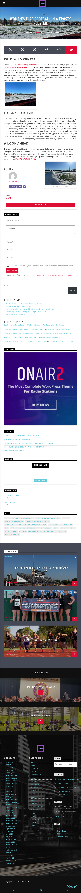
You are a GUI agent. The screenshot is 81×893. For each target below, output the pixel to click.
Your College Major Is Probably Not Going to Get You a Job (26, 312)
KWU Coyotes (15, 528)
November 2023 (11, 823)
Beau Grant (56, 518)
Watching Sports (12, 535)
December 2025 (11, 775)
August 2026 (10, 762)
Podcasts (34, 803)
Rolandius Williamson (12, 582)
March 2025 (10, 791)
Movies (33, 791)
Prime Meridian (10, 503)
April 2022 (9, 855)
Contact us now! (62, 836)
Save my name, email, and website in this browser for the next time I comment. (42, 266)
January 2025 (10, 797)
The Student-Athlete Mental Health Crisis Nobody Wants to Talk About (30, 309)
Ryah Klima (44, 531)
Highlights (34, 787)
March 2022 (10, 858)
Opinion (33, 800)
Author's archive (41, 205)
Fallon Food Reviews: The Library (58, 329)
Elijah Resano (17, 521)
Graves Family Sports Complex (17, 525)
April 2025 (9, 789)
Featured (8, 557)
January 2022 (10, 863)
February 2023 (11, 839)
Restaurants (35, 810)
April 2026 (9, 767)
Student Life (61, 531)
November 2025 (11, 778)
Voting (33, 825)
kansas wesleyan (39, 525)
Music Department (68, 528)
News (33, 797)
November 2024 (11, 802)
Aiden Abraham (10, 653)
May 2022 (9, 853)
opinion (22, 531)
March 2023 (10, 837)
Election (33, 772)
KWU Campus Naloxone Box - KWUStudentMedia (21, 337)
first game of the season (19, 67)
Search (6, 286)
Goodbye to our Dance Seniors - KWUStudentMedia (22, 325)
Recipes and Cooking (38, 806)
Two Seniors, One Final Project (53, 325)
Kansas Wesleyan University (60, 525)
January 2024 (10, 818)
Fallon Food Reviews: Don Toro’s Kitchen (58, 333)
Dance (7, 521)
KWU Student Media (31, 528)
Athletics (45, 518)
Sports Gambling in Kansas (50, 337)
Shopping (34, 813)
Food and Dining (36, 784)
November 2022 (11, 845)
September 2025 (11, 783)
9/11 (37, 518)
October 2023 (10, 826)
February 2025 (11, 794)
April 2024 (9, 813)
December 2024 (11, 799)
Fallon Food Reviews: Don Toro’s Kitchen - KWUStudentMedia (25, 342)
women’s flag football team (28, 65)
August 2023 (10, 831)
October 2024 (10, 805)
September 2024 (11, 807)
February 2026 (11, 773)
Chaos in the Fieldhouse (41, 716)
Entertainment (36, 775)
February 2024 (11, 815)
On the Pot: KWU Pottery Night (16, 314)
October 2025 (10, 781)
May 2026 (9, 765)
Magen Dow (9, 618)
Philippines (33, 531)
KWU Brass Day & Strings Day (41, 687)
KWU (6, 528)
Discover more (59, 816)
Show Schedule (62, 831)
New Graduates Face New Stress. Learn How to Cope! (24, 304)
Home (59, 828)
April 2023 (9, 834)
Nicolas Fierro (11, 531)
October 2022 (10, 847)
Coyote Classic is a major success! (41, 640)
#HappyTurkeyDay (12, 518)
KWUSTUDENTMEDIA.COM (25, 159)
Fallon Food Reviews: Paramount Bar (18, 306)
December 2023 (11, 821)
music (56, 528)
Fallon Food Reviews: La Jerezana (61, 342)
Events (33, 778)
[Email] (24, 186)
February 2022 (11, 861)
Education (34, 768)
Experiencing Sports (34, 521)
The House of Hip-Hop (12, 496)
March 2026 (10, 770)
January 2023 (10, 842)
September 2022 (11, 850)
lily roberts (46, 528)
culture (33, 765)
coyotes (66, 518)
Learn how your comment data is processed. (54, 275)
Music (33, 794)
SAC (52, 531)
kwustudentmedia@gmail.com (68, 787)
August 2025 (10, 786)
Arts (32, 762)
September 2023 (11, 829)
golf (47, 521)
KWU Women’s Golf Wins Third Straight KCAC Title (41, 605)
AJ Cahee (36, 32)
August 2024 (10, 810)
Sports (40, 14)
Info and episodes (40, 481)
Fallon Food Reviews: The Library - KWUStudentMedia (23, 333)
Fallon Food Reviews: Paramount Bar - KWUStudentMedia (24, 329)
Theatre (33, 822)
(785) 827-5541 (63, 783)
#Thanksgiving (27, 518)
